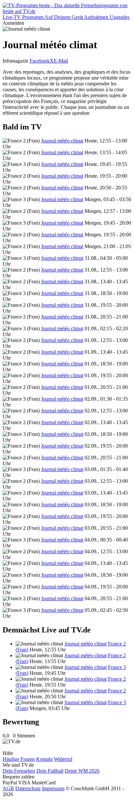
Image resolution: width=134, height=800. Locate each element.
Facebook (40, 61)
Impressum (53, 788)
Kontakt (44, 759)
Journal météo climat (62, 140)
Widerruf (63, 759)
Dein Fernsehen (19, 771)
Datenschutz (28, 788)
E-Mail (61, 61)
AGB (8, 788)
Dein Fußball (49, 771)
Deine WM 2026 (82, 771)
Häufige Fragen (19, 759)
